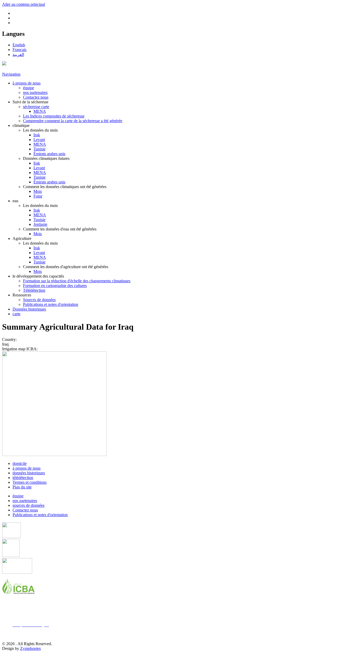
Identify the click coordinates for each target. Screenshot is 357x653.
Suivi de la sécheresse (30, 102)
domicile (20, 463)
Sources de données (39, 299)
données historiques (29, 473)
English (19, 45)
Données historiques (29, 309)
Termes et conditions (30, 482)
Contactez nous (35, 97)
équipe (28, 88)
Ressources (22, 295)
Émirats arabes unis (49, 153)
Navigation (11, 74)
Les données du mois (40, 130)
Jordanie (40, 224)
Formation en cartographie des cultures (55, 285)
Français (19, 49)
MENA (39, 111)
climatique (21, 125)
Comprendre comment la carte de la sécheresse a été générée (72, 121)
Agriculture (22, 238)
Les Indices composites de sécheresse (53, 116)
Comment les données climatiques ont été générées (64, 186)
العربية (18, 54)
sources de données (28, 505)
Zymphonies (30, 648)
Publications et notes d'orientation (50, 304)
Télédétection (34, 290)
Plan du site (22, 487)
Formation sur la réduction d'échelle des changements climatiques (76, 281)
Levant (39, 139)
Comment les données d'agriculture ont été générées (65, 266)
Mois (37, 191)
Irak (36, 135)
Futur (37, 196)
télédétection (23, 477)
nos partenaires (35, 92)
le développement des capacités (38, 276)
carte (16, 314)
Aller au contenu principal (23, 4)
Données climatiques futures (46, 158)
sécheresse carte (36, 106)
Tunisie (39, 149)
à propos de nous (27, 83)
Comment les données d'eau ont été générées (59, 229)
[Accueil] (4, 64)
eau (15, 201)
